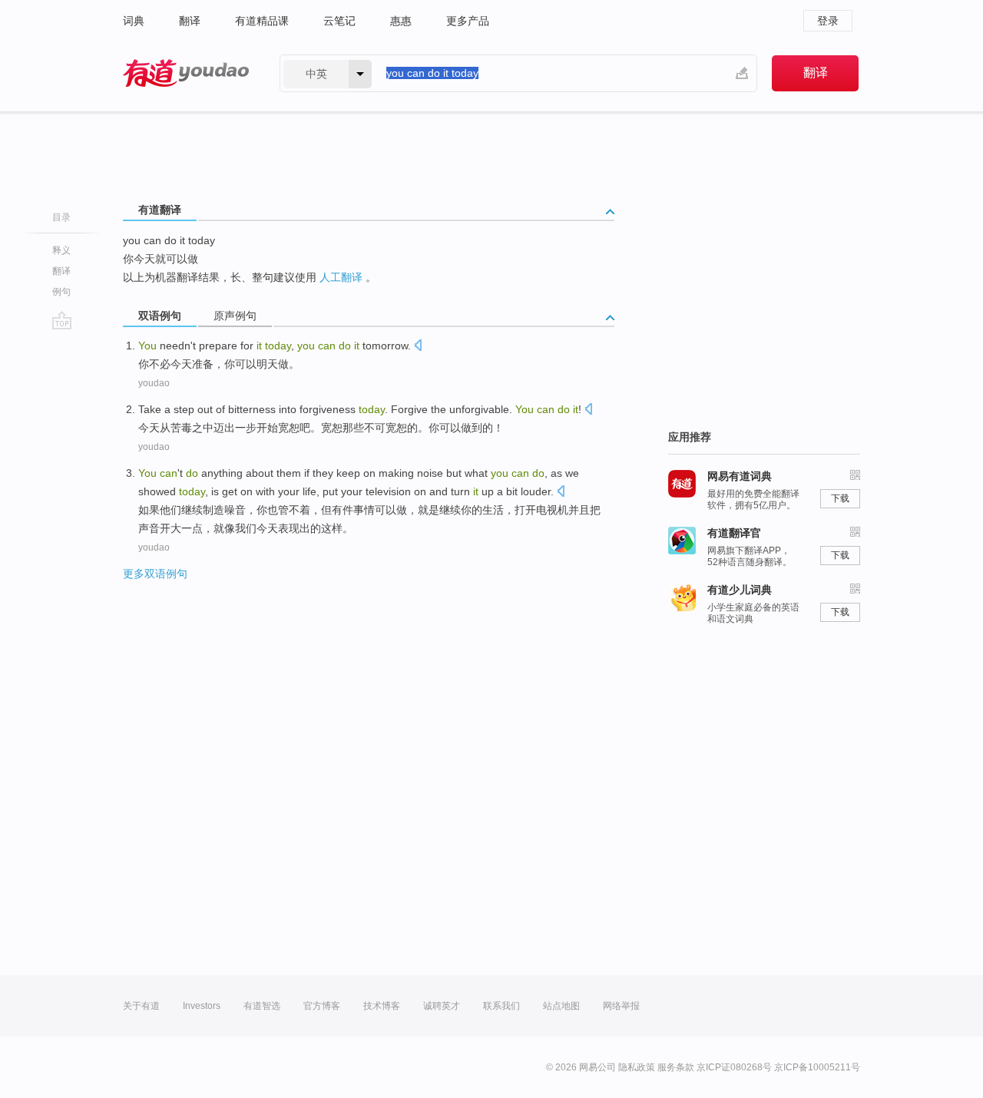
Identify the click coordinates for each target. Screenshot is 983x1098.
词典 (133, 21)
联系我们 (501, 1005)
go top (61, 320)
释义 (61, 250)
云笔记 (339, 21)
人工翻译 (340, 277)
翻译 (189, 21)
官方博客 (321, 1005)
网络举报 (621, 1005)
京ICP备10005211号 (817, 1067)
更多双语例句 (155, 573)
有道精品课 (262, 21)
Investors (201, 1005)
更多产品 (467, 21)
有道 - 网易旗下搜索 (186, 73)
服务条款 (675, 1067)
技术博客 (381, 1005)
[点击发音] (418, 347)
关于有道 (141, 1005)
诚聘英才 (441, 1005)
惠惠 (401, 21)
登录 (828, 21)
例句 (61, 291)
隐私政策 (636, 1067)
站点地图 (561, 1005)
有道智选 (261, 1005)
